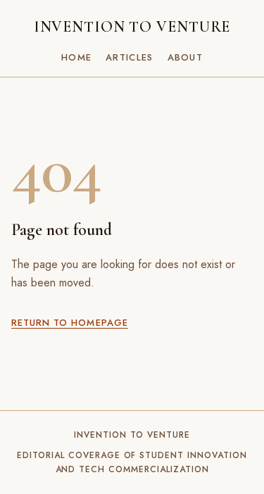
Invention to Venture (132, 27)
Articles (129, 57)
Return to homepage (69, 322)
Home (76, 57)
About (185, 57)
